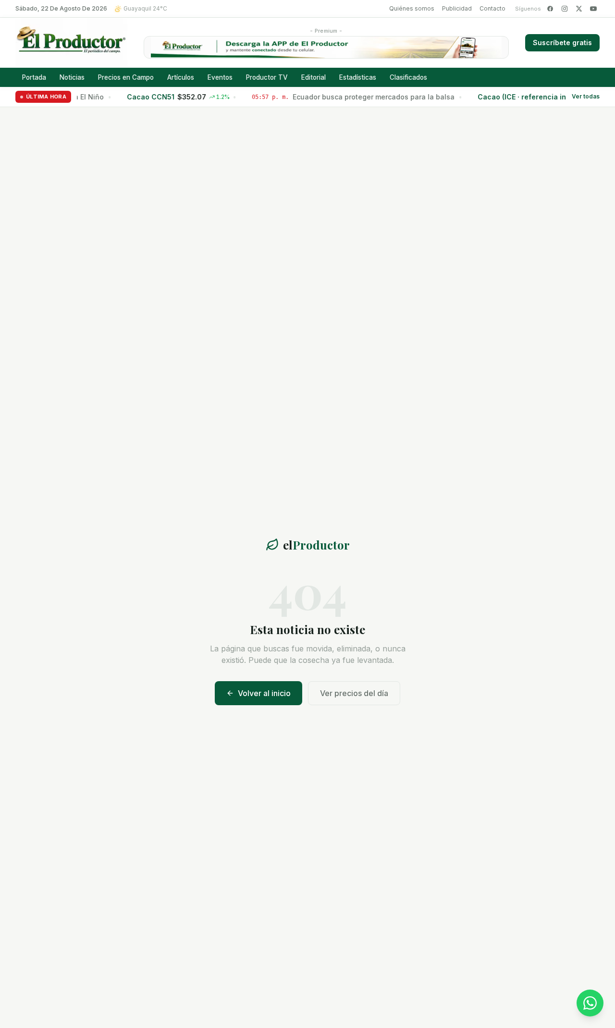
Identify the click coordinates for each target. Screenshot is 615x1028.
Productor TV (267, 77)
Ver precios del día (354, 693)
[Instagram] (564, 8)
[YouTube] (593, 8)
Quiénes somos (411, 8)
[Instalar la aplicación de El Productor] (326, 47)
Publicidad (457, 8)
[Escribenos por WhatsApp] (590, 1003)
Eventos (220, 77)
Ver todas (586, 96)
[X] (579, 8)
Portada (34, 77)
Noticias (72, 77)
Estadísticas (357, 77)
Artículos (180, 77)
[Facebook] (550, 8)
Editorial (313, 77)
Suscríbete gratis (562, 42)
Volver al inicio (264, 693)
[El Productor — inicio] (71, 43)
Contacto (492, 8)
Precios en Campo (126, 77)
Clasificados (408, 77)
